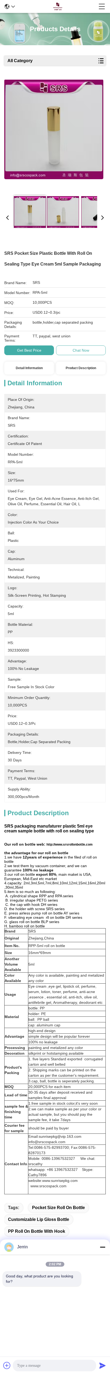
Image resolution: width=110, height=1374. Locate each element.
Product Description (81, 368)
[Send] (102, 1365)
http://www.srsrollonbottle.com (69, 844)
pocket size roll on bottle (58, 1207)
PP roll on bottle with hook (36, 1231)
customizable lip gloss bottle (38, 1219)
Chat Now (81, 350)
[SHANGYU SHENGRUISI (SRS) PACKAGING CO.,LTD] (57, 6)
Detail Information (29, 368)
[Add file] (7, 1365)
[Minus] (102, 1247)
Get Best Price (29, 350)
